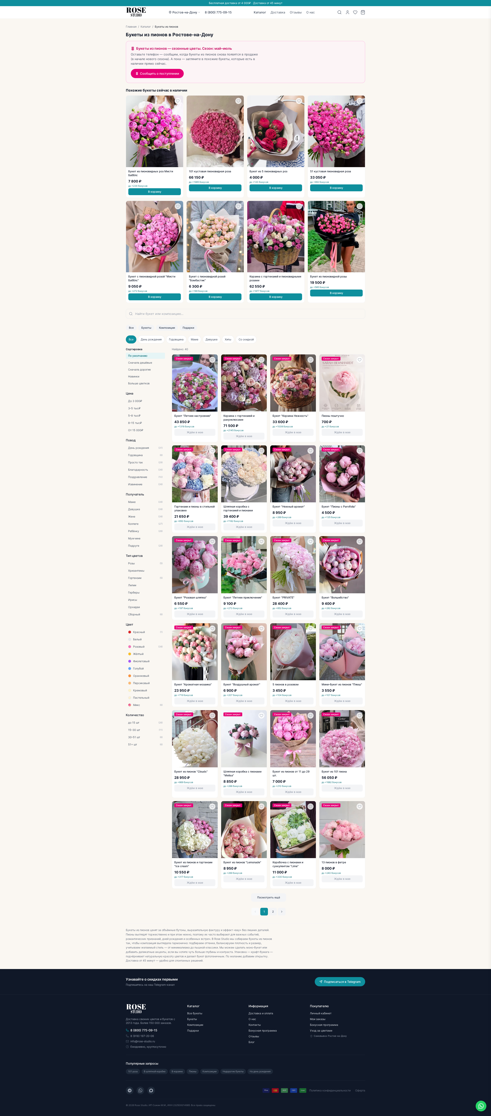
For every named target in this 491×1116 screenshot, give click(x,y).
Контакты (255, 1024)
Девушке (211, 339)
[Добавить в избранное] (178, 101)
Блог (252, 1042)
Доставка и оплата (261, 1013)
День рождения (151, 339)
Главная (131, 26)
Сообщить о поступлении (159, 73)
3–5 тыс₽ (134, 408)
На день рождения (260, 1071)
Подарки (188, 327)
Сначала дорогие (139, 369)
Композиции (167, 327)
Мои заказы (317, 1019)
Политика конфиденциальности (330, 1090)
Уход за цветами (321, 1030)
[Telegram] (129, 1090)
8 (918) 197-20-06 (142, 1036)
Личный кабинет (320, 1013)
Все (131, 327)
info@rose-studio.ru (142, 1041)
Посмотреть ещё (268, 897)
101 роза (133, 1071)
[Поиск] (339, 12)
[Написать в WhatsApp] (481, 1106)
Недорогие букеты (233, 1071)
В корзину (154, 191)
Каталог (260, 12)
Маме (194, 339)
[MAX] (151, 1090)
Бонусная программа (263, 1030)
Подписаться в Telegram (342, 982)
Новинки (133, 376)
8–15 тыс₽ (135, 422)
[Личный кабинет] (347, 12)
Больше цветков (139, 383)
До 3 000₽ (135, 401)
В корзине (177, 1071)
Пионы (192, 1071)
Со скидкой (246, 339)
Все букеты (194, 1013)
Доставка (278, 12)
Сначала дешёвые (140, 362)
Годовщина (176, 339)
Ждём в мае (195, 432)
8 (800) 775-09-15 (218, 12)
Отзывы (296, 12)
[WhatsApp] (140, 1090)
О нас (310, 12)
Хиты (228, 339)
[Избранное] (355, 12)
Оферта (360, 1090)
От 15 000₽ (135, 430)
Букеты (146, 327)
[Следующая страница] (282, 911)
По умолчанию (137, 355)
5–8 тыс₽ (134, 415)
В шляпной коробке (155, 1071)
